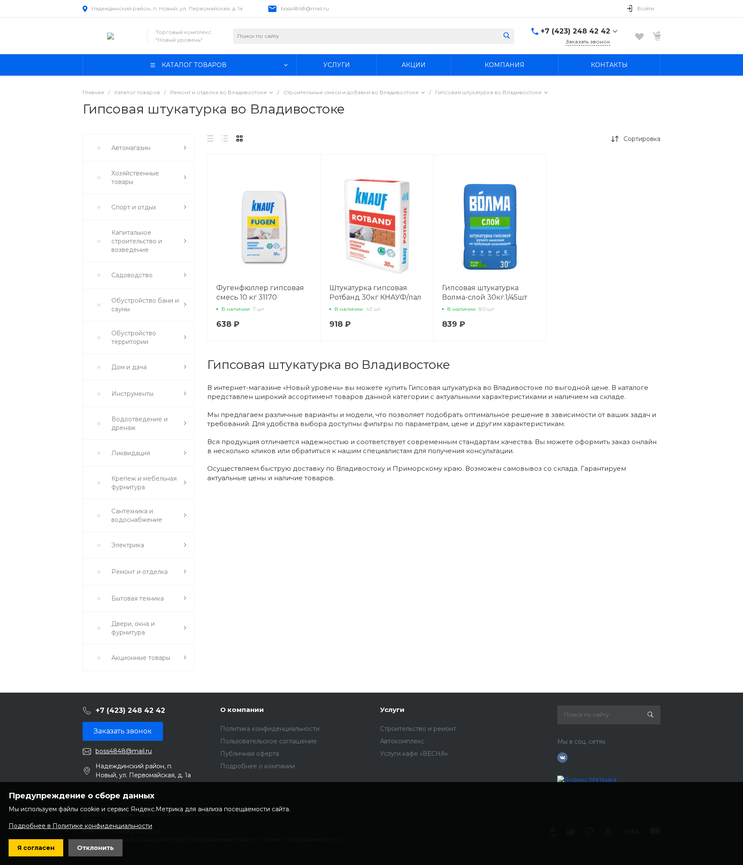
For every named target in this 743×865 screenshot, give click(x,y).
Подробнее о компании (257, 766)
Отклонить (95, 848)
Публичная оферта (249, 754)
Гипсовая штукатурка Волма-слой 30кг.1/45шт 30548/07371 (484, 297)
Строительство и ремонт (418, 729)
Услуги (392, 709)
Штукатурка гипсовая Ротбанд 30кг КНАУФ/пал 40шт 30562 (375, 297)
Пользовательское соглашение (268, 741)
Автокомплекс (402, 741)
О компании (242, 709)
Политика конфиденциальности (269, 729)
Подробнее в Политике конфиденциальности (80, 826)
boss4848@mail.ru (305, 8)
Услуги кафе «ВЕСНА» (414, 754)
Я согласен (36, 848)
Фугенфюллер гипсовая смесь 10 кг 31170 (260, 292)
